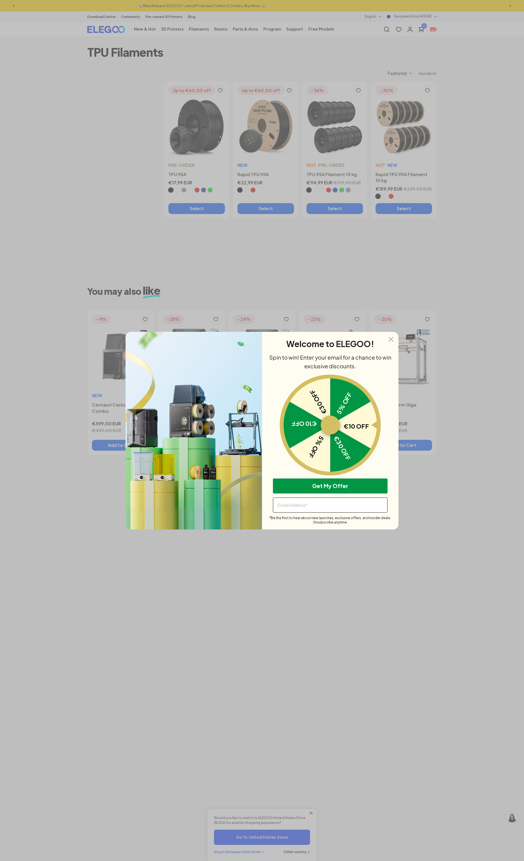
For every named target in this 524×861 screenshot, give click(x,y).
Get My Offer (330, 485)
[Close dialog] (391, 339)
